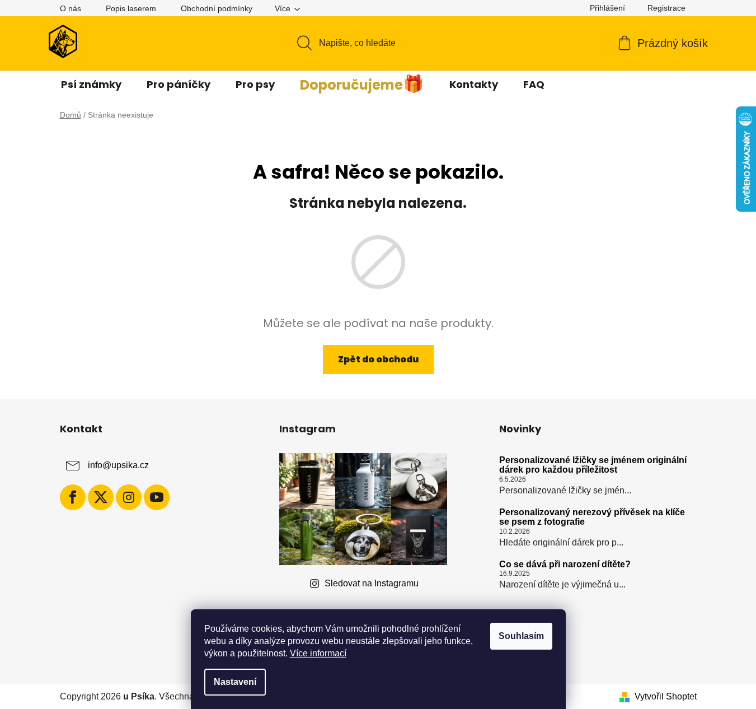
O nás (70, 8)
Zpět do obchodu (378, 359)
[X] (101, 497)
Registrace (666, 7)
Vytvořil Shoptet (666, 696)
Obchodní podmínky (216, 8)
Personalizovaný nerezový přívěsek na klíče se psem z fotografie (592, 517)
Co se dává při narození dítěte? (565, 564)
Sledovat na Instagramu (372, 583)
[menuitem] (91, 84)
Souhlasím (521, 636)
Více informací (318, 653)
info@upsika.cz (118, 465)
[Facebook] (73, 497)
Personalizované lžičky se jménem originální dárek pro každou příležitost (593, 465)
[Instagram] (129, 497)
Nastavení (235, 682)
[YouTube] (157, 497)
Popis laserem (131, 8)
